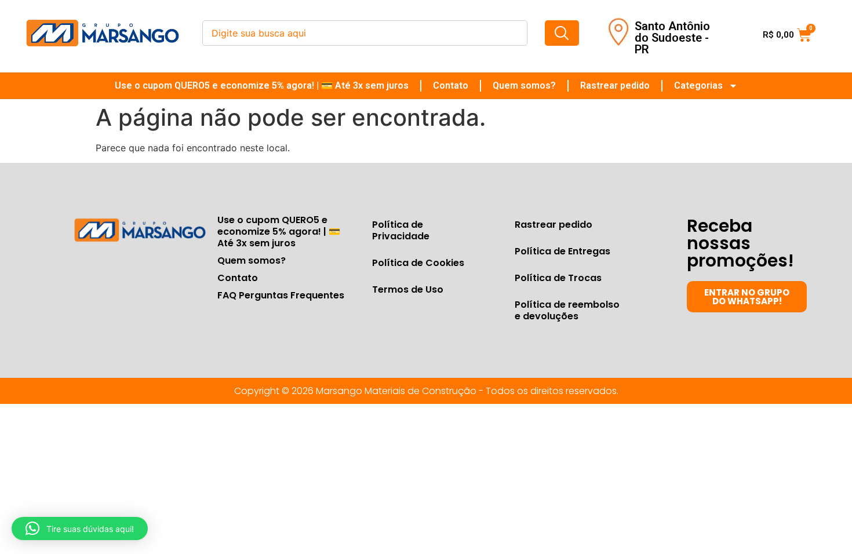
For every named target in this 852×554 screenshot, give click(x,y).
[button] (80, 528)
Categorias (698, 85)
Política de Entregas (562, 251)
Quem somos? (524, 85)
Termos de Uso (407, 289)
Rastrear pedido (615, 85)
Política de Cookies (418, 262)
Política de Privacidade (400, 230)
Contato (450, 85)
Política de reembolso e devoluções (567, 310)
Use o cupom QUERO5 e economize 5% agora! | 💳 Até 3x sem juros (262, 85)
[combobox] (364, 33)
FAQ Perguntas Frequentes (280, 295)
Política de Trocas (558, 278)
